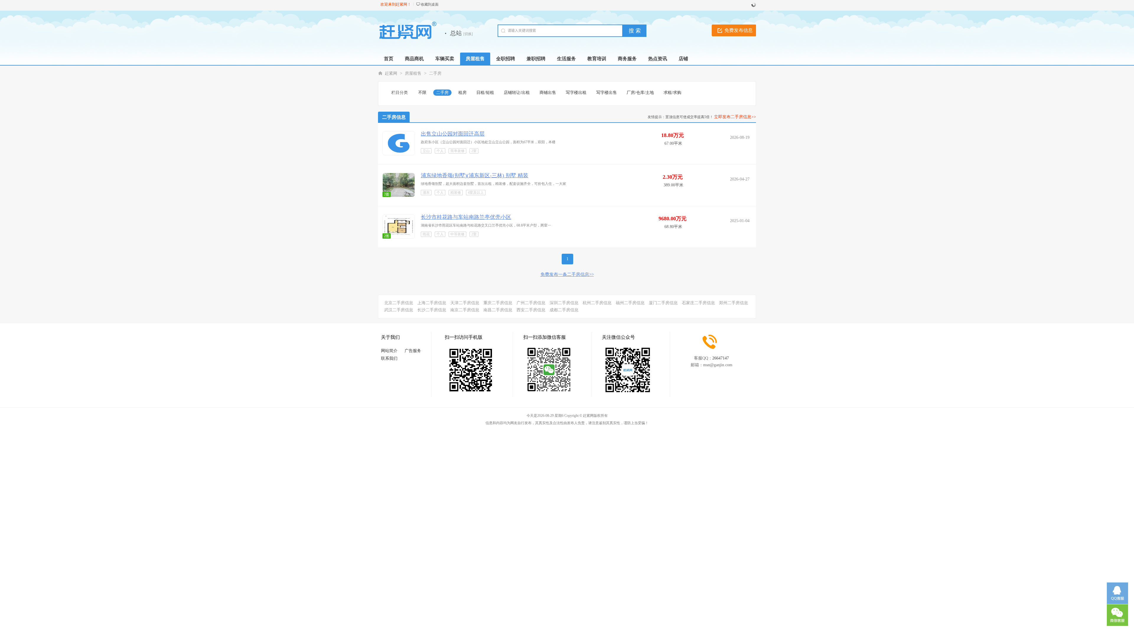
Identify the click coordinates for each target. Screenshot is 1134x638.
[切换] (468, 34)
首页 (388, 58)
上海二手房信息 (431, 303)
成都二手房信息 (564, 310)
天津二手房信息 (464, 303)
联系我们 (389, 358)
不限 (422, 92)
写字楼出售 (606, 92)
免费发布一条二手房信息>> (567, 274)
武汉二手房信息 (398, 310)
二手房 (435, 73)
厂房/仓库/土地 (640, 92)
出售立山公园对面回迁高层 (453, 134)
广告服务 (413, 351)
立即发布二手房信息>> (735, 117)
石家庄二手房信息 (698, 303)
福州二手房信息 (630, 303)
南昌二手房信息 (497, 310)
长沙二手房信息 (431, 310)
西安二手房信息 (531, 310)
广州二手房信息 (531, 303)
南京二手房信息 (464, 310)
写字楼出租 (576, 92)
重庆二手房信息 (497, 303)
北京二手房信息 (398, 303)
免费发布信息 (738, 30)
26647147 (720, 358)
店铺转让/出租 (517, 92)
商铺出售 (548, 92)
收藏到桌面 (430, 4)
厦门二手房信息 (663, 303)
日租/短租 (485, 92)
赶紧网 (391, 73)
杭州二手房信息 (597, 303)
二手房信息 (394, 117)
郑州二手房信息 (733, 303)
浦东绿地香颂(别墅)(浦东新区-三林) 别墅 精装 (474, 175)
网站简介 (389, 351)
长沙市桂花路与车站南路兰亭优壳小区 (466, 217)
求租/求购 (672, 92)
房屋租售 (413, 73)
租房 (462, 92)
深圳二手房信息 (564, 303)
